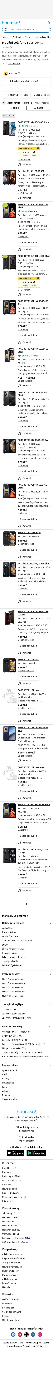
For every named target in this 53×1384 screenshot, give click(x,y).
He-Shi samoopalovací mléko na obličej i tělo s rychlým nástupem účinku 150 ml (26, 1056)
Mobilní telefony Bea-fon (13, 983)
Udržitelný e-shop (10, 1320)
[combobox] (26, 30)
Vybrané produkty (12, 1026)
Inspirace (6, 1316)
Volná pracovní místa (11, 1180)
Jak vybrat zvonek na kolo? (14, 1013)
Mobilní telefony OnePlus (13, 987)
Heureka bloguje (9, 1188)
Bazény (5, 1078)
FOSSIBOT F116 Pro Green (30, 690)
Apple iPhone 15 (9, 1070)
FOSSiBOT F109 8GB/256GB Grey (33, 440)
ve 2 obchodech (25, 193)
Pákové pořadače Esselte (13, 957)
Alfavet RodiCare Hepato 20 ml (16, 1031)
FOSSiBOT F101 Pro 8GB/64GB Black (32, 486)
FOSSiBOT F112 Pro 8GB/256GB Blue (26, 744)
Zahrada (6, 1091)
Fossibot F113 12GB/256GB (31, 171)
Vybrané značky (11, 974)
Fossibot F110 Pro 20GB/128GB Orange (33, 851)
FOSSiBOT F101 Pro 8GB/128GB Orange (26, 632)
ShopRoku (7, 1303)
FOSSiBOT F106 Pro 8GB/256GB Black (26, 367)
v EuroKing (23, 329)
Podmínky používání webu (34, 1346)
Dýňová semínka (9, 953)
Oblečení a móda (9, 1099)
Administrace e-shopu (12, 1254)
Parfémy (6, 1074)
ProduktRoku (8, 1307)
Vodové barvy (8, 928)
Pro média (6, 1184)
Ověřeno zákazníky (10, 1299)
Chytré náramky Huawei (13, 949)
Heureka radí (8, 1221)
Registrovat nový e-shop (13, 1258)
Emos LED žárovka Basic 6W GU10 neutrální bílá (23, 1044)
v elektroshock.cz (26, 543)
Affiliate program (9, 1279)
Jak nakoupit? (8, 1213)
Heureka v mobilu (10, 1217)
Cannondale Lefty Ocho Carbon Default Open (22, 1052)
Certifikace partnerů (11, 1312)
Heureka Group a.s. (33, 1342)
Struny (5, 944)
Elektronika (17, 37)
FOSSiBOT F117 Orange (29, 532)
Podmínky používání (11, 1176)
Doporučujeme (10, 1065)
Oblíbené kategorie (13, 923)
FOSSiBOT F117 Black (28, 659)
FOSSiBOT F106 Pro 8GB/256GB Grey (33, 303)
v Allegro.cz (23, 236)
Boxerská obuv (9, 932)
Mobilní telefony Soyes (12, 979)
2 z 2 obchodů (24, 289)
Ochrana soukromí (10, 1234)
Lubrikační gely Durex (12, 965)
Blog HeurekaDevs (10, 1193)
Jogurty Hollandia (10, 961)
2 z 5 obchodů (24, 159)
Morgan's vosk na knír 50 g (14, 1048)
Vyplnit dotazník (26, 1140)
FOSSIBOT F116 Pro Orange (31, 767)
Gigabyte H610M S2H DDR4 (14, 1040)
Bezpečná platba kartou (13, 1238)
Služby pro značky (10, 1271)
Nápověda (6, 1287)
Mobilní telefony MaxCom (13, 991)
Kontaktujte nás (26, 1130)
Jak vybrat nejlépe (12, 1004)
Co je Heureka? (9, 1168)
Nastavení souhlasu (11, 1229)
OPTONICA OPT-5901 (12, 1036)
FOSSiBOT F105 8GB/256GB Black (34, 804)
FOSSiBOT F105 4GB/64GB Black (33, 122)
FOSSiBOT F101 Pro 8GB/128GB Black (33, 206)
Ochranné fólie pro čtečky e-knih (17, 940)
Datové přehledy (10, 1275)
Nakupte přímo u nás (11, 1225)
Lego (4, 1086)
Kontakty (6, 1172)
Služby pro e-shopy (11, 1262)
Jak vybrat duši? (9, 1009)
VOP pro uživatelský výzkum (15, 1242)
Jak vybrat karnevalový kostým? (16, 1018)
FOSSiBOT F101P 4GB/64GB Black (34, 256)
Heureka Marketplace (12, 1266)
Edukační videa (9, 1283)
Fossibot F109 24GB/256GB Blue (33, 563)
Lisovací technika (10, 936)
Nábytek (6, 1095)
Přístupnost (7, 1201)
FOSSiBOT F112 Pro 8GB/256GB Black (33, 394)
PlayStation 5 (8, 1082)
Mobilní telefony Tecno (12, 995)
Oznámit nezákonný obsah (14, 1197)
